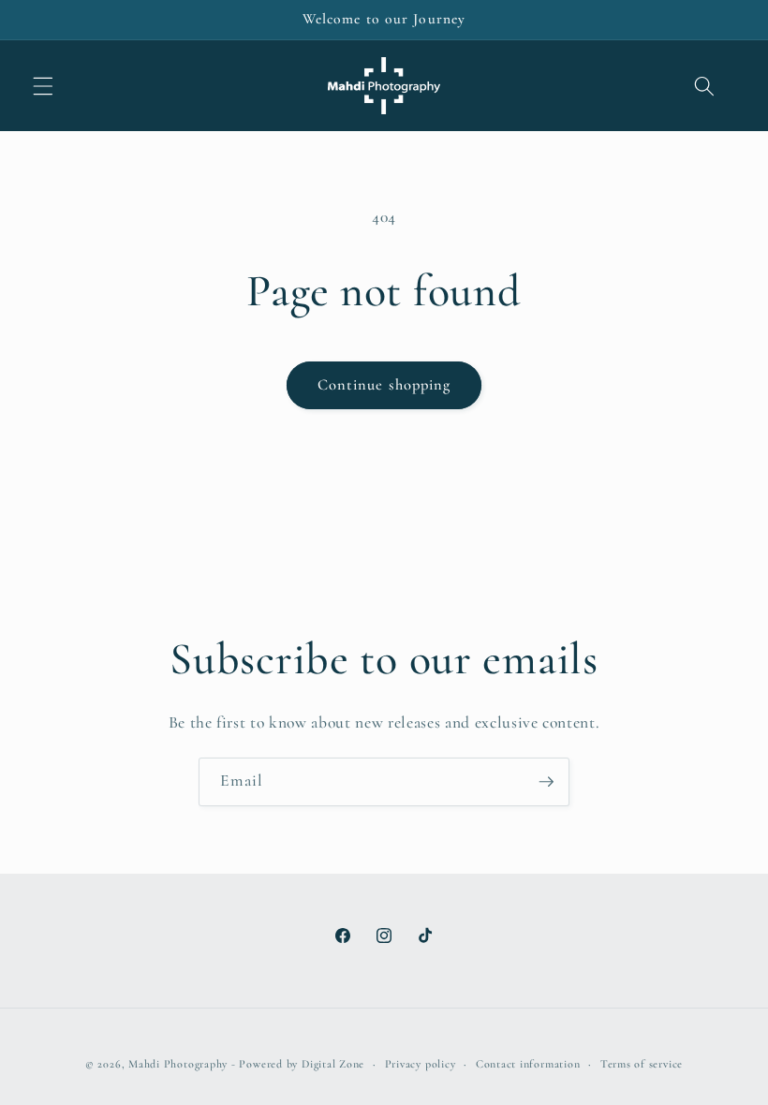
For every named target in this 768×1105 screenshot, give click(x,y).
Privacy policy (420, 1063)
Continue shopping (384, 385)
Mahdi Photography (178, 1063)
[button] (43, 85)
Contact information (528, 1063)
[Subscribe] (546, 782)
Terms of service (641, 1063)
